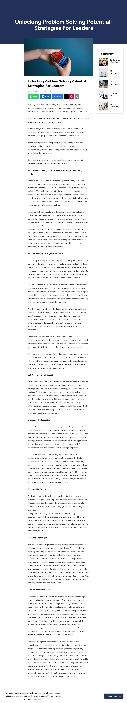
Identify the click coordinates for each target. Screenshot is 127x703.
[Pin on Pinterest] (71, 96)
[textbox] (58, 393)
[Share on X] (66, 96)
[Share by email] (77, 96)
